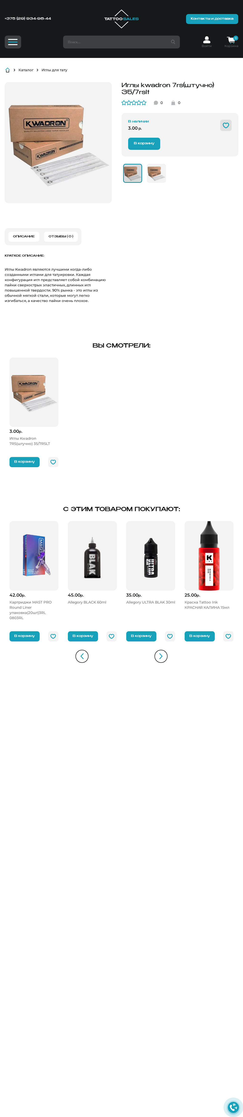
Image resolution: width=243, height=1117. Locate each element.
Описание (24, 236)
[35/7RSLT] (132, 173)
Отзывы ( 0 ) (61, 236)
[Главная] (121, 18)
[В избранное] (226, 125)
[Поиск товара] (173, 42)
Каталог (26, 70)
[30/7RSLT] (156, 173)
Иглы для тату (54, 70)
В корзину (144, 143)
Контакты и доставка (212, 18)
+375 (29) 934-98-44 (28, 18)
